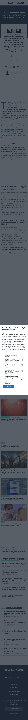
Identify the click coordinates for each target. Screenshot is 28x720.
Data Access (14, 392)
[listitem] (14, 356)
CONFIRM (8, 386)
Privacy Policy (22, 392)
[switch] (22, 360)
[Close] (24, 328)
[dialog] (14, 360)
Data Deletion (5, 392)
